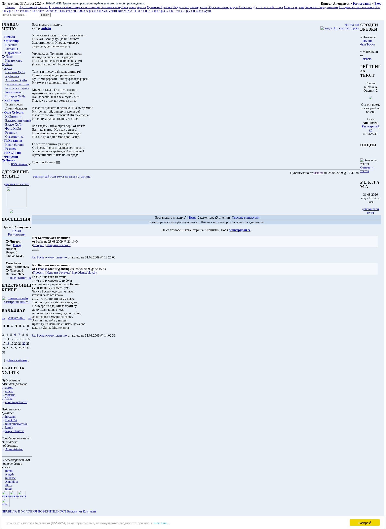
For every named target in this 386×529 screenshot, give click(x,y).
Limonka (41, 269)
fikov (8, 485)
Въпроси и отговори (86, 7)
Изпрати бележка (58, 245)
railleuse (10, 478)
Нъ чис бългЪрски (367, 42)
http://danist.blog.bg (84, 272)
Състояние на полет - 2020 (34, 10)
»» (30, 318)
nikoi (8, 489)
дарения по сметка (16, 184)
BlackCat (11, 420)
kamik (9, 427)
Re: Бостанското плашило (49, 257)
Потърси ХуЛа (15, 96)
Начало (10, 7)
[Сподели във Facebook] (98, 177)
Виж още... (162, 522)
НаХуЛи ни (12, 152)
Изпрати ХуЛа (15, 72)
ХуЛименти (13, 116)
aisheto (367, 59)
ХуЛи (8, 68)
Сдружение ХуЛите (11, 54)
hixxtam (10, 416)
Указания (11, 49)
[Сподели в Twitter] (114, 177)
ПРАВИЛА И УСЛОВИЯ (19, 511)
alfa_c (9, 391)
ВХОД (16, 230)
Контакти (89, 511)
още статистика (21, 277)
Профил (38, 245)
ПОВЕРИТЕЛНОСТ (52, 511)
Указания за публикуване (118, 7)
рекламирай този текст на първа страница (61, 176)
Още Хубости (14, 112)
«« (3, 318)
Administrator (14, 449)
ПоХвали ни (13, 140)
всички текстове (18, 84)
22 (24, 343)
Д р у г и (189, 10)
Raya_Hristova (14, 431)
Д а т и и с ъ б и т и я (268, 7)
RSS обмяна (19, 164)
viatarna (10, 395)
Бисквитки (74, 511)
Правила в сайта (60, 7)
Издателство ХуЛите (12, 62)
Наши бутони (14, 144)
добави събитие (16, 360)
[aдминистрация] (98, 511)
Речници (11, 132)
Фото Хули (203, 10)
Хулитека (153, 7)
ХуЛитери (27, 7)
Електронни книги (18, 120)
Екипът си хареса (17, 88)
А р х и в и (93, 10)
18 (7, 343)
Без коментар (14, 92)
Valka (8, 398)
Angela (9, 474)
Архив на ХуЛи (16, 80)
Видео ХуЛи (14, 124)
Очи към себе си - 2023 (69, 10)
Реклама (10, 148)
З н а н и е (245, 7)
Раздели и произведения (190, 7)
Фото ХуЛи (13, 128)
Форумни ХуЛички (10, 158)
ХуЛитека (12, 76)
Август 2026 (16, 318)
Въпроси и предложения (321, 7)
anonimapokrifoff (16, 402)
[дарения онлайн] (16, 212)
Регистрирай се (370, 128)
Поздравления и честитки (357, 7)
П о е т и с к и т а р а (150, 10)
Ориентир (11, 40)
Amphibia (11, 481)
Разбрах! (364, 522)
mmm (8, 470)
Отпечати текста (367, 169)
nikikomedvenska (16, 424)
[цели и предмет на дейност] (17, 206)
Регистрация (16, 234)
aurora (9, 387)
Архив (141, 7)
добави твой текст (370, 210)
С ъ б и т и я (174, 10)
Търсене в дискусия (245, 217)
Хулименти (109, 10)
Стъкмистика (14, 136)
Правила (11, 44)
